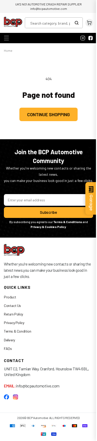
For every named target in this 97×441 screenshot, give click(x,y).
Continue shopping (46, 113)
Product (10, 302)
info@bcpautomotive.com (48, 8)
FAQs (8, 354)
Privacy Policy (14, 328)
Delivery (9, 345)
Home (8, 50)
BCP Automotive (35, 423)
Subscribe (46, 218)
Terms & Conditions (65, 227)
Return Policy (13, 320)
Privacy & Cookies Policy (47, 232)
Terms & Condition (17, 337)
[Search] (78, 23)
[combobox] (54, 23)
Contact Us (12, 311)
